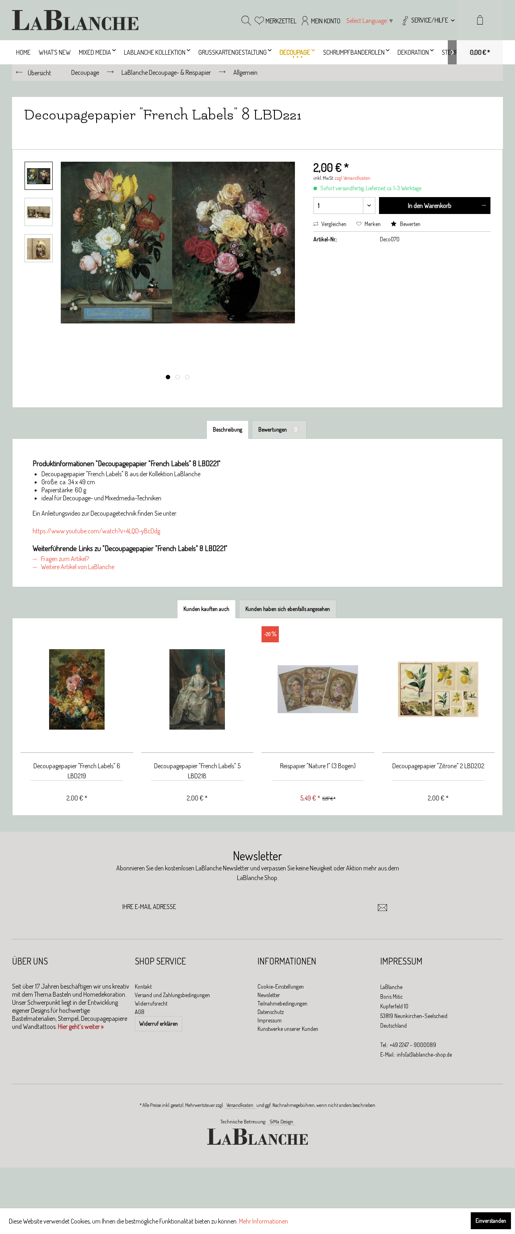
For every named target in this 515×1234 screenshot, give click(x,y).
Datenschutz (271, 1011)
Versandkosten (240, 1105)
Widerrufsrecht (151, 1003)
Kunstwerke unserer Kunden (288, 1028)
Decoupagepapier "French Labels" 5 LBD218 (197, 771)
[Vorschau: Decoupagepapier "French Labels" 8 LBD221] (39, 176)
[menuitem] (427, 20)
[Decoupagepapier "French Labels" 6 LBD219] (77, 689)
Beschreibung (227, 429)
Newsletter (269, 994)
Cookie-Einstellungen (281, 986)
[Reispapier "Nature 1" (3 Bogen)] (318, 689)
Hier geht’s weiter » (80, 1026)
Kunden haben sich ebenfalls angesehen (287, 608)
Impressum (270, 1020)
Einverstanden (491, 1220)
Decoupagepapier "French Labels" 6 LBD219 (76, 771)
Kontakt (143, 986)
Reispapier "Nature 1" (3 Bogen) (318, 766)
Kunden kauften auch (206, 608)
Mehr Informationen (263, 1221)
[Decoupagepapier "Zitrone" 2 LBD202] (438, 689)
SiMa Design (281, 1121)
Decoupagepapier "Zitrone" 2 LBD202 (438, 766)
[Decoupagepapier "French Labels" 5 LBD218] (197, 689)
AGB (139, 1011)
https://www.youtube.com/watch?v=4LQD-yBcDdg (96, 531)
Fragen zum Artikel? (64, 559)
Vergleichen (333, 223)
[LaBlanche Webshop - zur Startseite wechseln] (75, 20)
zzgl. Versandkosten (353, 178)
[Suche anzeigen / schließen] (246, 20)
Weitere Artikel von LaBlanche (77, 567)
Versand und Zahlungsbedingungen (172, 994)
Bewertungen (277, 429)
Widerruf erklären (158, 1023)
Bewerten (409, 223)
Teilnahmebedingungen (282, 1003)
